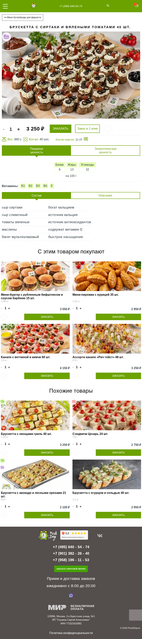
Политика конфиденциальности (71, 633)
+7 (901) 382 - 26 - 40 (71, 553)
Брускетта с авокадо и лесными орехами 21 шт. (33, 494)
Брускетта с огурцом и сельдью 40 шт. (100, 492)
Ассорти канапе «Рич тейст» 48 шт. (98, 357)
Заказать (47, 316)
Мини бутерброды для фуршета (23, 17)
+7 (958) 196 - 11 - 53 (71, 560)
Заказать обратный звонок (71, 569)
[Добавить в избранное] (108, 128)
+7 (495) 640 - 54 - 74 (71, 547)
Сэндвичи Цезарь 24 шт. (90, 433)
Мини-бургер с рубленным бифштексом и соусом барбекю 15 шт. (32, 296)
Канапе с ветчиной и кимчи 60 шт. (25, 357)
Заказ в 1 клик (87, 128)
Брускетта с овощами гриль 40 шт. (26, 433)
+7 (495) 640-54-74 (70, 6)
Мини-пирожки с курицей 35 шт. (95, 294)
